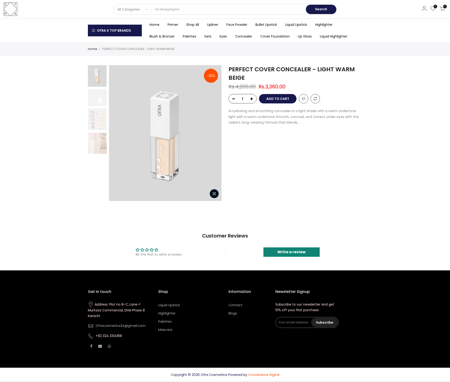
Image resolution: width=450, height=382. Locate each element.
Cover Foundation (275, 36)
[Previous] (117, 133)
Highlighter (324, 24)
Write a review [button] (291, 252)
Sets (207, 36)
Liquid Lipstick (296, 24)
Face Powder (236, 24)
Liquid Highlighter (333, 36)
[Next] (213, 133)
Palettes (189, 36)
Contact (235, 305)
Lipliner (212, 24)
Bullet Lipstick (266, 24)
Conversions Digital (263, 374)
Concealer (243, 36)
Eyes (223, 36)
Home (154, 24)
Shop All (192, 24)
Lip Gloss (305, 36)
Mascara (165, 329)
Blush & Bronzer (162, 36)
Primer (173, 24)
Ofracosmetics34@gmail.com (121, 325)
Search (321, 9)
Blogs (233, 313)
